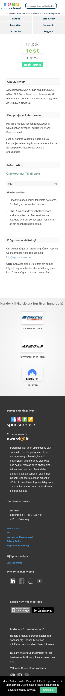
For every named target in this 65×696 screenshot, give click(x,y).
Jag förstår (48, 689)
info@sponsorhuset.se (18, 257)
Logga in (48, 31)
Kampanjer (49, 24)
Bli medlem (16, 31)
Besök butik (32, 64)
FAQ (9, 532)
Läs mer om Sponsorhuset (20, 536)
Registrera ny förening (18, 545)
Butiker (16, 18)
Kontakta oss (13, 528)
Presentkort (16, 24)
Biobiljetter (49, 18)
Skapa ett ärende (14, 562)
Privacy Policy (14, 541)
